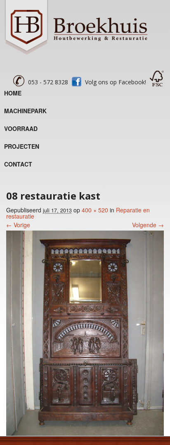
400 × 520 (95, 210)
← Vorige (18, 225)
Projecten (21, 146)
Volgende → (148, 225)
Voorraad (21, 128)
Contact (18, 164)
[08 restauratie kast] (85, 433)
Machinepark (25, 111)
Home (12, 93)
